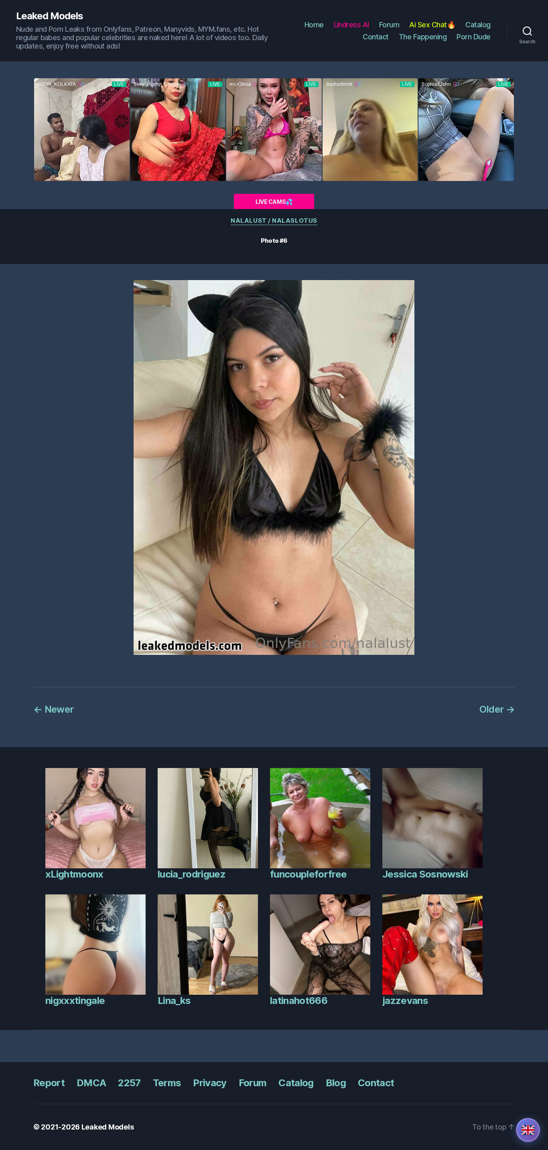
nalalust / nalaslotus (274, 220)
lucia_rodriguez (191, 874)
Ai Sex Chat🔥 (432, 24)
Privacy (209, 1083)
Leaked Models (49, 16)
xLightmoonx (74, 874)
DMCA (91, 1083)
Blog (336, 1083)
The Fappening (423, 37)
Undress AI (351, 24)
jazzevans (405, 1000)
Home (314, 24)
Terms (167, 1083)
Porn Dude (474, 37)
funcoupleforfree (308, 874)
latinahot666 (298, 1000)
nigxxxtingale (75, 1000)
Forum (389, 24)
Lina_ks (174, 1000)
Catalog (478, 24)
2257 (129, 1083)
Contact (376, 37)
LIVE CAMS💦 (274, 201)
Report (49, 1083)
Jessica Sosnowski (425, 874)
